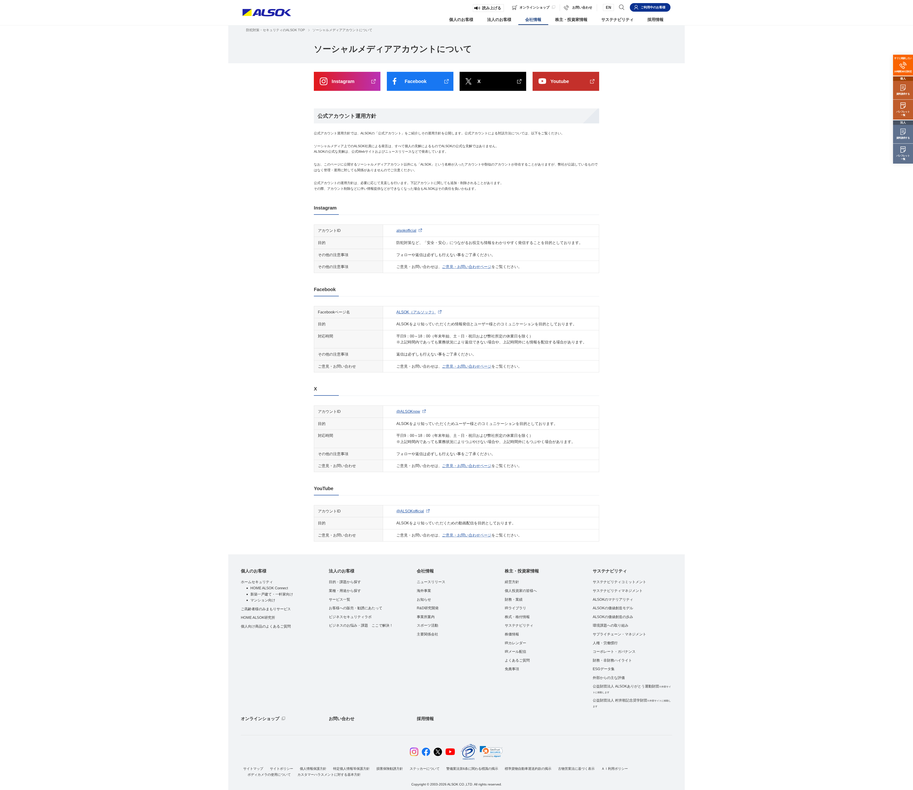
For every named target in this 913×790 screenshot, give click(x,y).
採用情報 (425, 718)
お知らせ (424, 599)
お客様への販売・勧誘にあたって (355, 608)
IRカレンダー (515, 643)
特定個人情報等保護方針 (351, 768)
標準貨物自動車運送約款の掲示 (528, 768)
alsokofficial (406, 231)
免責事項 (512, 669)
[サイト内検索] (621, 7)
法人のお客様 (342, 571)
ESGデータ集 (604, 669)
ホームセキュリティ (257, 582)
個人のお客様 (254, 571)
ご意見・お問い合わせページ (466, 267)
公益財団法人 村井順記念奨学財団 (632, 703)
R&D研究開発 (428, 608)
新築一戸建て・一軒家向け (271, 594)
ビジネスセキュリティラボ (350, 617)
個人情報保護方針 (313, 768)
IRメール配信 (515, 651)
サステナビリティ (519, 625)
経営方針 (512, 582)
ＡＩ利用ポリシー (614, 768)
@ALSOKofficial (410, 511)
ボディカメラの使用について (269, 774)
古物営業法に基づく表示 (576, 768)
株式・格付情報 (517, 617)
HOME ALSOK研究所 (258, 617)
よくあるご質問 (517, 660)
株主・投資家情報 (522, 571)
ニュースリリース (431, 582)
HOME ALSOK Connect (269, 588)
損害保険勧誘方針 (389, 768)
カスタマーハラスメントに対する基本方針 (329, 774)
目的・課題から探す (345, 582)
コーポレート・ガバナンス (614, 651)
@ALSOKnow (408, 412)
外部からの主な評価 (609, 678)
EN (608, 7)
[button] (491, 752)
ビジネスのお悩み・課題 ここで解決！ (361, 625)
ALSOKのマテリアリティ (613, 599)
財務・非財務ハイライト (612, 660)
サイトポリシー (281, 768)
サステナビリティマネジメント (618, 591)
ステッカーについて (425, 768)
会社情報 (425, 571)
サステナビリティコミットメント (619, 582)
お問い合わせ (342, 718)
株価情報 (512, 634)
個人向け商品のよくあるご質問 (266, 626)
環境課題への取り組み (610, 625)
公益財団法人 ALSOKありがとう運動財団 (632, 689)
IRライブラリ (515, 608)
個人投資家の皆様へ (521, 591)
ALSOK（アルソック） (416, 312)
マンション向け (262, 600)
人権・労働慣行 (605, 643)
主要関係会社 (427, 634)
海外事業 (424, 591)
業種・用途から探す (345, 591)
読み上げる (491, 8)
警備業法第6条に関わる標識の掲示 (472, 768)
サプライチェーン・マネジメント (619, 634)
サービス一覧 (339, 599)
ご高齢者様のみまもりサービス (266, 609)
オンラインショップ (260, 718)
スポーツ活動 (427, 625)
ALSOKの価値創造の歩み (613, 617)
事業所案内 (426, 617)
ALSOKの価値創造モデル (613, 608)
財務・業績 (514, 599)
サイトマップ (253, 768)
